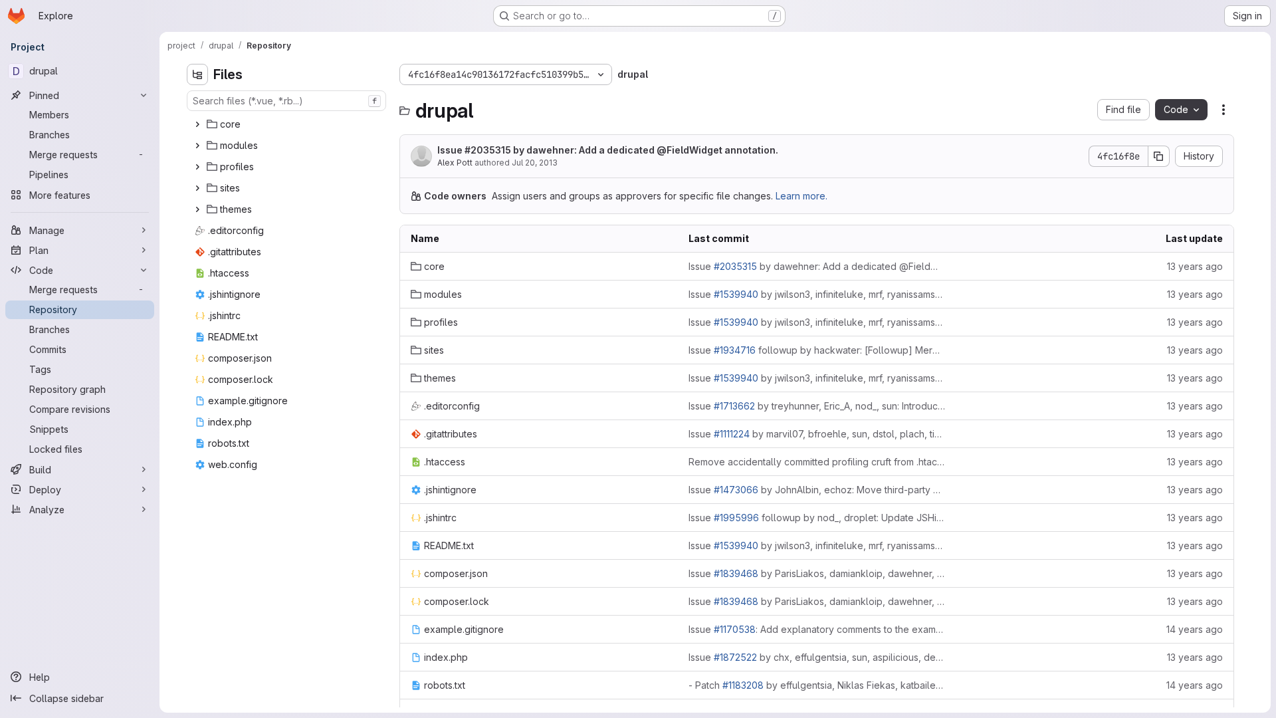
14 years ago (1194, 629)
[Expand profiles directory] (197, 167)
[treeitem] (287, 124)
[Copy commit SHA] (1159, 156)
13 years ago (1195, 266)
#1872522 (735, 657)
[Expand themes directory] (197, 209)
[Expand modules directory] (197, 146)
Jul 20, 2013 (535, 163)
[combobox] (286, 100)
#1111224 (732, 433)
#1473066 (736, 489)
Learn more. (801, 195)
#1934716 (735, 350)
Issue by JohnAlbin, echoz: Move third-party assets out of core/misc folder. (817, 489)
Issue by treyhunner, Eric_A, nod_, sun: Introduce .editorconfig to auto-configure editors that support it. (817, 406)
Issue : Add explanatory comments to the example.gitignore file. (817, 629)
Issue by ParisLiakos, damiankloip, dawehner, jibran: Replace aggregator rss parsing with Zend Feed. (817, 573)
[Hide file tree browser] (197, 74)
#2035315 (488, 150)
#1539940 (736, 294)
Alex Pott (455, 163)
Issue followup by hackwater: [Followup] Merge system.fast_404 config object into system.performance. (817, 350)
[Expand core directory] (197, 124)
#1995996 (736, 517)
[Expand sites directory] (197, 188)
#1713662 (734, 406)
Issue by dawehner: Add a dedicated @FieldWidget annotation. (607, 150)
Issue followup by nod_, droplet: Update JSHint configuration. (817, 517)
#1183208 (743, 685)
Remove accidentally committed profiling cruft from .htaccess (817, 461)
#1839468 (736, 573)
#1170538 (735, 629)
